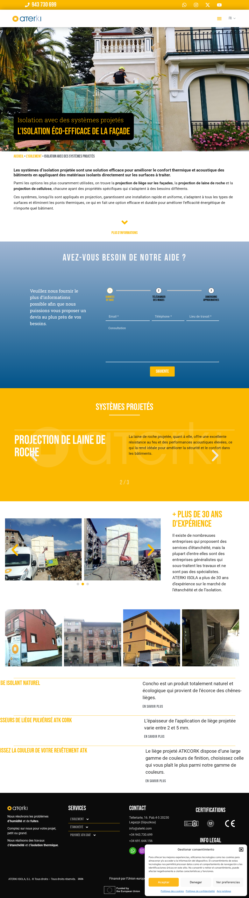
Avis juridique (224, 891)
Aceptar (163, 882)
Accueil (19, 156)
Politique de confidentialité (200, 891)
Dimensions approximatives (211, 298)
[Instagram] (196, 5)
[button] (241, 849)
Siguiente (162, 371)
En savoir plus (153, 706)
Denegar (196, 882)
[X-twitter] (207, 5)
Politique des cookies (172, 891)
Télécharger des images (158, 298)
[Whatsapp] (184, 5)
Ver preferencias (228, 882)
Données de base (110, 298)
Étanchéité (76, 827)
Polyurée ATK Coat (80, 835)
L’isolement (34, 156)
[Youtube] (219, 5)
